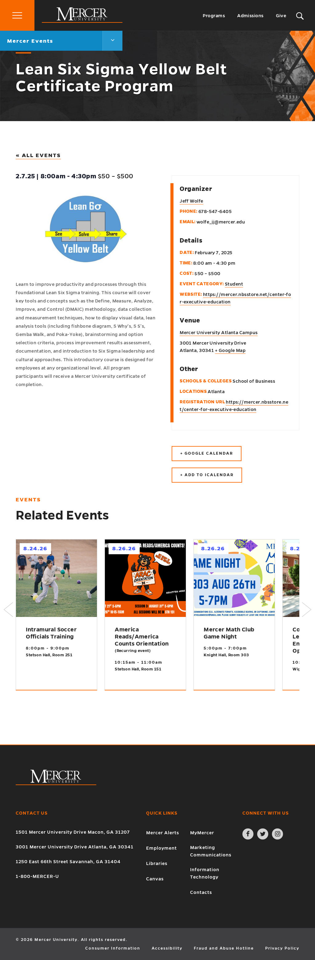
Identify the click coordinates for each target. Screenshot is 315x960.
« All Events (38, 155)
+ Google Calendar (206, 453)
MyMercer (202, 832)
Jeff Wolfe (191, 201)
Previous (8, 609)
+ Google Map (230, 350)
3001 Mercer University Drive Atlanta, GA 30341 (75, 846)
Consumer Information (112, 948)
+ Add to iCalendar (206, 475)
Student (234, 284)
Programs (214, 15)
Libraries (156, 863)
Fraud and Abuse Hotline (224, 948)
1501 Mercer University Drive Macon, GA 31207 (73, 832)
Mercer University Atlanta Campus (218, 332)
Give (281, 15)
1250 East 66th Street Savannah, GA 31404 (68, 861)
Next (306, 609)
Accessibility (167, 948)
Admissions (250, 15)
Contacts (201, 892)
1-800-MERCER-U (37, 876)
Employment (161, 848)
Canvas (155, 878)
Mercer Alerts (162, 832)
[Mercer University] (82, 21)
